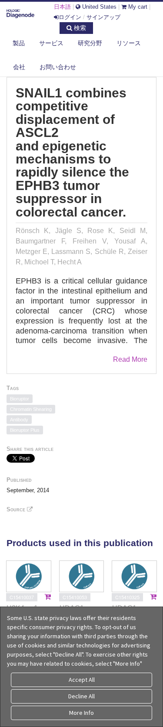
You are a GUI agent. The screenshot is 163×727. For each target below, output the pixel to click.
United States (98, 6)
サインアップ (103, 17)
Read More (130, 359)
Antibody (19, 419)
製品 (19, 43)
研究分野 (90, 43)
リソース (128, 43)
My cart (136, 6)
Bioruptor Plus (25, 430)
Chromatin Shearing (31, 409)
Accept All (82, 680)
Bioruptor (19, 398)
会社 (19, 66)
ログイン (70, 17)
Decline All (81, 696)
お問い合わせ (58, 66)
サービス (51, 43)
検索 (79, 27)
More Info (81, 713)
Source (17, 509)
